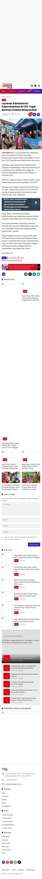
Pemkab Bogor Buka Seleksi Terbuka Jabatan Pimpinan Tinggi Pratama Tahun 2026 (30, 298)
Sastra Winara (7, 828)
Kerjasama (5, 840)
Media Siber (5, 846)
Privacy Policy (6, 850)
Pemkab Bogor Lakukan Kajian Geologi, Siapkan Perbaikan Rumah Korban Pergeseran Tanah (23, 699)
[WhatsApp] (38, 274)
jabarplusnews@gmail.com (13, 784)
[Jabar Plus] (10, 85)
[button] (31, 85)
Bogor (3, 100)
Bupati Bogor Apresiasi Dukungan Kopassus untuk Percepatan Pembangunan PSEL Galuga (10, 466)
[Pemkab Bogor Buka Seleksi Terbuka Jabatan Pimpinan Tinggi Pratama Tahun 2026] (31, 288)
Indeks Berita (6, 837)
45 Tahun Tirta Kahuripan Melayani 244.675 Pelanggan (22, 683)
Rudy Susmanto (8, 815)
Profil (3, 853)
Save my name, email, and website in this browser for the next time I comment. (21, 538)
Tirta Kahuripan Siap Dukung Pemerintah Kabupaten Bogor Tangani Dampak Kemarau (11, 487)
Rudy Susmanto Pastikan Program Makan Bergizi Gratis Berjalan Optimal (29, 487)
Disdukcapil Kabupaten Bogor (13, 260)
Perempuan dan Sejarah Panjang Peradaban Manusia (24, 675)
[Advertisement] (21, 20)
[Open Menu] (35, 85)
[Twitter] (30, 274)
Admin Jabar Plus (6, 114)
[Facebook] (26, 274)
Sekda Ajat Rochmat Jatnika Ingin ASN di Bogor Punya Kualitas (24, 691)
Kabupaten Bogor (8, 825)
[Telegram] (34, 274)
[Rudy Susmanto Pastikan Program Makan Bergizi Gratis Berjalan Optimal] (31, 477)
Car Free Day (13, 258)
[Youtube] (11, 862)
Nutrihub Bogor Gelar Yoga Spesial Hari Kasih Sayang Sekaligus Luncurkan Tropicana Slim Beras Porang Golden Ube (24, 667)
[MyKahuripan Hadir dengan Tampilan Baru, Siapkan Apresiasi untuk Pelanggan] (11, 362)
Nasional (4, 799)
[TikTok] (19, 862)
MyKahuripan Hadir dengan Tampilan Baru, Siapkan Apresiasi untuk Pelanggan (10, 445)
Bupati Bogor (7, 818)
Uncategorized (6, 806)
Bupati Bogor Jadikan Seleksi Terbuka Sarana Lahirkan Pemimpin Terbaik (31, 466)
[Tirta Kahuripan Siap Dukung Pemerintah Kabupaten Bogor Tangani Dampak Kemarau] (11, 477)
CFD (22, 258)
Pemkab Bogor (7, 821)
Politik (4, 803)
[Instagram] (7, 862)
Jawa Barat (5, 796)
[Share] (38, 114)
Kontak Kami (6, 843)
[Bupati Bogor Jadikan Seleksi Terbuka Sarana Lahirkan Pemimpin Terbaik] (31, 456)
